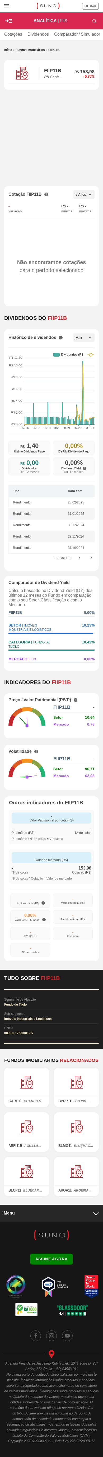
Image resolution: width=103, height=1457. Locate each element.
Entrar (90, 6)
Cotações (13, 34)
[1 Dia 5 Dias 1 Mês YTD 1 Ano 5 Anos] (84, 194)
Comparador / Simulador (77, 34)
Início (8, 50)
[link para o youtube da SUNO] (67, 1335)
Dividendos (38, 34)
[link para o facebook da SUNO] (35, 1335)
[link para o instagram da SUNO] (51, 1335)
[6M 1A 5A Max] (84, 337)
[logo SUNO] (48, 6)
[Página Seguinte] (91, 558)
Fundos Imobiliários (30, 50)
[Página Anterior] (80, 558)
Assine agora (51, 1259)
